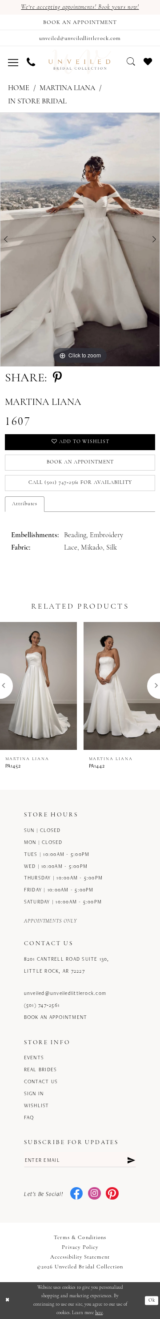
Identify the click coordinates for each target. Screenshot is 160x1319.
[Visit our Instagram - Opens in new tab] (94, 1194)
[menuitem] (13, 62)
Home (18, 88)
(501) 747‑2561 (42, 1005)
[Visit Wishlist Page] (147, 61)
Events (34, 1057)
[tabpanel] (80, 239)
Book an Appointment (80, 462)
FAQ (29, 1117)
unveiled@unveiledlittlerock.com (65, 993)
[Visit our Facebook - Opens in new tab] (76, 1194)
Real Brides (40, 1069)
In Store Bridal (37, 101)
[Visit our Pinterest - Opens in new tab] (112, 1194)
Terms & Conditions (80, 1237)
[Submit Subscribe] (131, 1160)
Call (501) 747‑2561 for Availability (80, 482)
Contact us (41, 1081)
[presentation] (38, 686)
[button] (13, 62)
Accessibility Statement (80, 1257)
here (99, 1313)
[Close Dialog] (7, 1300)
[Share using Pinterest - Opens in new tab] (57, 378)
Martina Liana (67, 88)
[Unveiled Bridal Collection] (80, 62)
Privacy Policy (80, 1247)
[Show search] (130, 61)
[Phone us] (31, 62)
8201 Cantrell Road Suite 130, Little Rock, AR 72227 (66, 964)
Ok (151, 1300)
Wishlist (36, 1105)
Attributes (25, 504)
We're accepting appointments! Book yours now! (80, 7)
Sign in (34, 1093)
